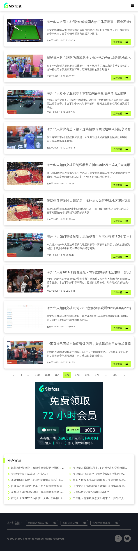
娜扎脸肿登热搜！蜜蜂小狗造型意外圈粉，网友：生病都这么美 (38, 467)
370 (47, 374)
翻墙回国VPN (70, 523)
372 (67, 374)
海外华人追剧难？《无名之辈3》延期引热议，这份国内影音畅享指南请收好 (100, 474)
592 (114, 374)
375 (97, 374)
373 (77, 374)
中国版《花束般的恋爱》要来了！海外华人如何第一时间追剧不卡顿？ (100, 498)
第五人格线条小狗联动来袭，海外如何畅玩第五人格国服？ (100, 480)
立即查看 (117, 42)
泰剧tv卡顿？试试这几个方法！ (30, 474)
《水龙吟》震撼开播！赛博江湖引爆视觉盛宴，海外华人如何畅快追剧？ (100, 486)
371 (57, 374)
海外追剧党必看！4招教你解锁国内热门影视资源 (38, 480)
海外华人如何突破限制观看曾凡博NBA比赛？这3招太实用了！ (92, 165)
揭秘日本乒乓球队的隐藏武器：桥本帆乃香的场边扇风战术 (89, 57)
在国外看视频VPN (38, 523)
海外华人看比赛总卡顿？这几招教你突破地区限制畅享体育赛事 (92, 129)
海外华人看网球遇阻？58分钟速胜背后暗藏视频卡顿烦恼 (100, 467)
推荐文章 (14, 460)
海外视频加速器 (101, 523)
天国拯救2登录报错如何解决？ (91, 492)
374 (87, 374)
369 (37, 374)
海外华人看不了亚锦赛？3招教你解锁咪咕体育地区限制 (86, 93)
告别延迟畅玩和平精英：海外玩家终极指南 (36, 486)
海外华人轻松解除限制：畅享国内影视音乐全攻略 (38, 492)
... (28, 374)
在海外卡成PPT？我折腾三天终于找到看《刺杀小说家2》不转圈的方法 (38, 498)
